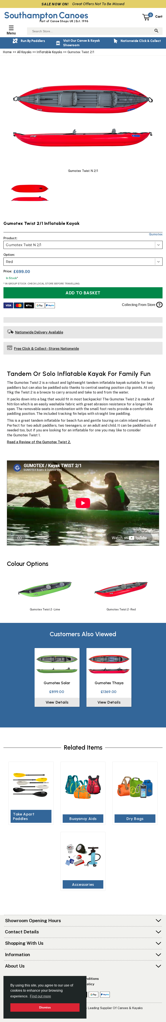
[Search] (156, 31)
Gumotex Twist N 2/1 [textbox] (23, 245)
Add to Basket (83, 292)
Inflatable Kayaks (49, 52)
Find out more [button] (40, 996)
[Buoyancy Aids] (83, 787)
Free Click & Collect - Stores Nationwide (46, 349)
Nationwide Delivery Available (39, 332)
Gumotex (156, 234)
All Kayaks (24, 52)
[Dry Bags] (135, 787)
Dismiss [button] (45, 1007)
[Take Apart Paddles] (31, 785)
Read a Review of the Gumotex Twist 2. (39, 442)
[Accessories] (83, 855)
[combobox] (83, 245)
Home (7, 52)
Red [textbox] (9, 262)
